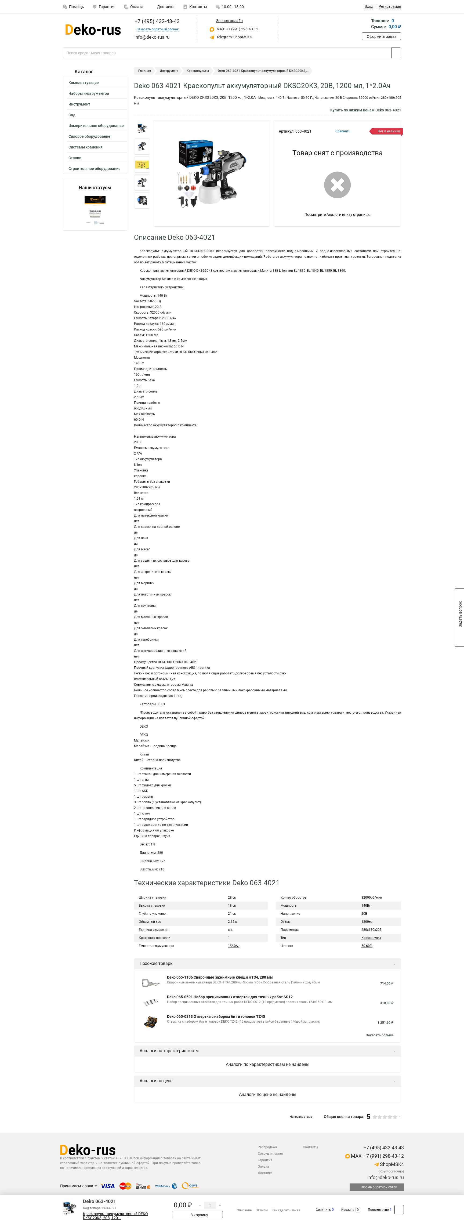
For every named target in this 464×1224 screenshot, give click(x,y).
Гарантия (107, 7)
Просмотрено (378, 1210)
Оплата (136, 7)
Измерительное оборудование (96, 126)
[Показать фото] (142, 129)
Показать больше (379, 1035)
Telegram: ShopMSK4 (234, 37)
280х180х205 (371, 930)
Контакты (198, 7)
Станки (74, 158)
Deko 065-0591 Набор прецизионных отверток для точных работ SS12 (230, 997)
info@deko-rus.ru (385, 1177)
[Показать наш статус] (95, 210)
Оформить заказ (381, 36)
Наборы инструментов (88, 93)
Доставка (165, 7)
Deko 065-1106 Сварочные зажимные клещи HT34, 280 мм (220, 977)
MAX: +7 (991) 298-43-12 (237, 29)
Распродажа (267, 1147)
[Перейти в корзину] (365, 24)
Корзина (347, 1210)
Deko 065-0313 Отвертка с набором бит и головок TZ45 (216, 1016)
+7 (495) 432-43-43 (156, 21)
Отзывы (262, 1210)
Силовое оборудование (89, 136)
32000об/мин (371, 897)
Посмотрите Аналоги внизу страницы (338, 214)
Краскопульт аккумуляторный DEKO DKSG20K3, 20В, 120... (115, 1216)
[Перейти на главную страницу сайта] (93, 29)
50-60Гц (367, 946)
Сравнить (323, 1210)
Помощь (76, 7)
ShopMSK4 (391, 1164)
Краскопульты (198, 71)
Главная (144, 71)
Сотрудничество (270, 1154)
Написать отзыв (301, 1116)
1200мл (367, 922)
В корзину (199, 1215)
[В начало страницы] (399, 1209)
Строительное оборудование (94, 168)
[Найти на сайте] (396, 53)
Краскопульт (371, 938)
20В (364, 914)
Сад (71, 115)
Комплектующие (83, 83)
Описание (244, 1210)
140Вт (366, 905)
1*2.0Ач (234, 946)
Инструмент (79, 104)
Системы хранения (85, 147)
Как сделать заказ (286, 1210)
